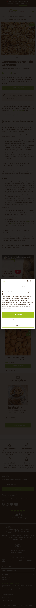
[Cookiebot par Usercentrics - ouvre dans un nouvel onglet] (26, 281)
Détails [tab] (16, 286)
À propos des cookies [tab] (27, 286)
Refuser (18, 325)
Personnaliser (17, 319)
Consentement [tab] (6, 286)
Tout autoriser (18, 314)
